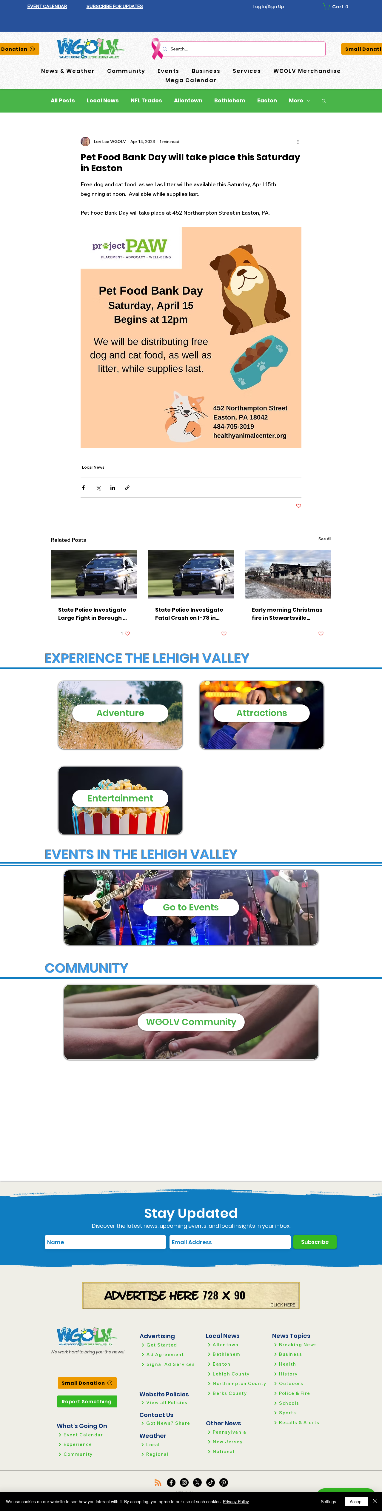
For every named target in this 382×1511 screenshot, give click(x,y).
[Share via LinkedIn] (112, 487)
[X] (197, 1482)
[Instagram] (184, 1482)
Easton (267, 100)
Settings (328, 1501)
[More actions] (297, 141)
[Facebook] (171, 1482)
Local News (103, 100)
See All (324, 538)
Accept (356, 1501)
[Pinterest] (223, 1482)
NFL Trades (146, 100)
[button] (115, 6)
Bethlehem (229, 100)
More (296, 100)
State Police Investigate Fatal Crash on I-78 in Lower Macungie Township (189, 614)
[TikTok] (210, 1482)
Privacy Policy (236, 1501)
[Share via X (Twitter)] (98, 487)
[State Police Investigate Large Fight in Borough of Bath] (94, 574)
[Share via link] (127, 487)
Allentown (188, 100)
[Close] (374, 1501)
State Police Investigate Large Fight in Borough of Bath (93, 614)
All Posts (63, 100)
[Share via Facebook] (83, 487)
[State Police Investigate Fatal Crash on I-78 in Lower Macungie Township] (191, 574)
